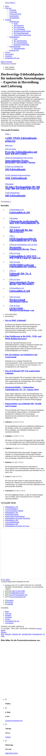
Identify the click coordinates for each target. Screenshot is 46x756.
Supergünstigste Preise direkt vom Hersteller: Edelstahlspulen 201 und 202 (25, 284)
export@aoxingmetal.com (18, 595)
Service (7, 52)
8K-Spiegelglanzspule (21, 33)
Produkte (8, 20)
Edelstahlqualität (19, 48)
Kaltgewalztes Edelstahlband (15, 516)
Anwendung (9, 54)
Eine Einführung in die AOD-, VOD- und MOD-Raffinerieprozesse (23, 337)
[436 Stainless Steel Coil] (14, 166)
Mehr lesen (9, 145)
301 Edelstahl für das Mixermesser (21, 231)
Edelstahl (8, 634)
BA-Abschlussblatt (20, 41)
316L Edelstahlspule (16, 178)
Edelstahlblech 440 (11, 524)
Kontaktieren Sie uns (12, 58)
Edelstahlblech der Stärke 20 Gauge (17, 526)
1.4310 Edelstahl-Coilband (14, 511)
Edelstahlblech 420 (19, 291)
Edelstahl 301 (16, 634)
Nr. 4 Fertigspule (19, 29)
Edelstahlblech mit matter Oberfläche (17, 518)
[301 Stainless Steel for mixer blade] (14, 227)
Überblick (12, 10)
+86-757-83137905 (18, 591)
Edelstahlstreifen (15, 46)
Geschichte (13, 12)
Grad (15, 39)
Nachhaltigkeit (14, 18)
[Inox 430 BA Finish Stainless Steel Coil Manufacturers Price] (10, 149)
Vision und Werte (15, 14)
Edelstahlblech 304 (11, 512)
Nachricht (8, 56)
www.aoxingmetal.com (18, 597)
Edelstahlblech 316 (11, 507)
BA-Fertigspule (19, 27)
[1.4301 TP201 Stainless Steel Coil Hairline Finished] (7, 134)
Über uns (8, 8)
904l (2, 634)
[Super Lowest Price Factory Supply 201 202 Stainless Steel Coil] (14, 279)
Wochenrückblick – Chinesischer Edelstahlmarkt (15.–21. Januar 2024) (22, 388)
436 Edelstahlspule (15, 169)
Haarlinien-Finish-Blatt (21, 44)
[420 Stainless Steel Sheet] (16, 288)
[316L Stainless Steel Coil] (17, 175)
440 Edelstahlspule (15, 195)
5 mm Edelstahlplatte (12, 522)
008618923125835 (18, 593)
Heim (7, 6)
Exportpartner (14, 16)
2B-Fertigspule (19, 25)
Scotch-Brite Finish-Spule (22, 35)
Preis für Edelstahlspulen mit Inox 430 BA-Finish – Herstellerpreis (21, 153)
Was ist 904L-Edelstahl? (15, 320)
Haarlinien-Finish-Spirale (22, 31)
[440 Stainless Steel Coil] (12, 193)
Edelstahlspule (14, 21)
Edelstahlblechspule (12, 514)
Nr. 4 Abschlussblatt (20, 43)
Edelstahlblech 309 (11, 520)
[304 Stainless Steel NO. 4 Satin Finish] (12, 271)
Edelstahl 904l (26, 634)
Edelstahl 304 (14, 50)
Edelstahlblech (14, 37)
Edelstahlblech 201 (19, 212)
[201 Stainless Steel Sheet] (16, 210)
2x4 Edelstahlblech (11, 509)
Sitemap (3, 632)
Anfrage (8, 737)
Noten (16, 23)
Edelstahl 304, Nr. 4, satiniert (20, 274)
